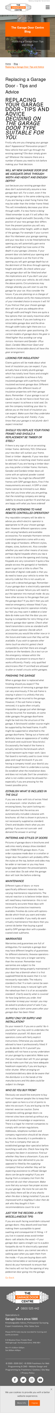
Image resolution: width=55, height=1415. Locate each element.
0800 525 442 (29, 1308)
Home (8, 64)
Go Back (9, 1277)
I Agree (34, 1403)
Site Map (45, 1370)
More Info (21, 1403)
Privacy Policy (28, 1373)
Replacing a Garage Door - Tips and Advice (24, 67)
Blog (16, 64)
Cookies (36, 1370)
